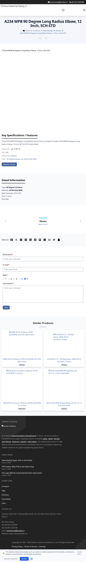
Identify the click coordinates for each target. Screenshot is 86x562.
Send (6, 307)
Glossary (5, 495)
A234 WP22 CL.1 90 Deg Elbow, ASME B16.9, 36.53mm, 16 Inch (64, 360)
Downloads (6, 499)
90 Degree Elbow (13, 159)
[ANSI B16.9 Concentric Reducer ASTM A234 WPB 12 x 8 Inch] (22, 385)
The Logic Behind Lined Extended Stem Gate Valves (22, 473)
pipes (45, 439)
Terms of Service (30, 546)
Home (28, 31)
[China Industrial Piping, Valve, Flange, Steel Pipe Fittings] (14, 10)
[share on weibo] (54, 240)
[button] (63, 10)
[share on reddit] (35, 240)
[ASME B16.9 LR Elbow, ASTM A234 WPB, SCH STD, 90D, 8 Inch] (22, 344)
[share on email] (49, 240)
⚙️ (31, 558)
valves (50, 439)
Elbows (58, 31)
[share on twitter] (16, 240)
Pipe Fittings (48, 31)
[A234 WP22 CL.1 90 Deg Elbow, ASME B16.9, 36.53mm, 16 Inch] (64, 344)
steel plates (31, 441)
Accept (24, 559)
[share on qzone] (59, 240)
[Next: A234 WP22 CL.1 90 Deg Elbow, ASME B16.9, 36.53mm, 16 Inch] (46, 38)
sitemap (42, 546)
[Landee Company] (41, 428)
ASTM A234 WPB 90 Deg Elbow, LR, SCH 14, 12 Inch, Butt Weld (64, 404)
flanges (57, 439)
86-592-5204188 (78, 2)
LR (22, 159)
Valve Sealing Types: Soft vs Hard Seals (17, 460)
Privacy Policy (17, 546)
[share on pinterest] (26, 240)
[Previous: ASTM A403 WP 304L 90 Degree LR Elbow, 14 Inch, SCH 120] (40, 38)
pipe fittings (6, 441)
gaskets (23, 441)
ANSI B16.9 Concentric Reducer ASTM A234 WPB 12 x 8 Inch (22, 404)
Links (4, 503)
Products (36, 31)
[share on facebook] (11, 240)
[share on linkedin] (30, 240)
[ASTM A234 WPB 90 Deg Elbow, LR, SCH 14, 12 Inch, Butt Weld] (64, 385)
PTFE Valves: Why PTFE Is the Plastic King (18, 466)
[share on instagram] (21, 240)
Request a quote (9, 164)
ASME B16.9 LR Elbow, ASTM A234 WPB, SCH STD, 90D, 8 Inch (22, 360)
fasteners (16, 441)
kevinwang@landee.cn (59, 2)
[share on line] (40, 240)
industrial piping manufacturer (24, 436)
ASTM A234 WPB (29, 159)
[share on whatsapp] (45, 240)
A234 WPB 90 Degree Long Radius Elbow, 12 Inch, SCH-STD (43, 33)
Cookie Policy (79, 553)
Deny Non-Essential (10, 559)
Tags (3, 490)
